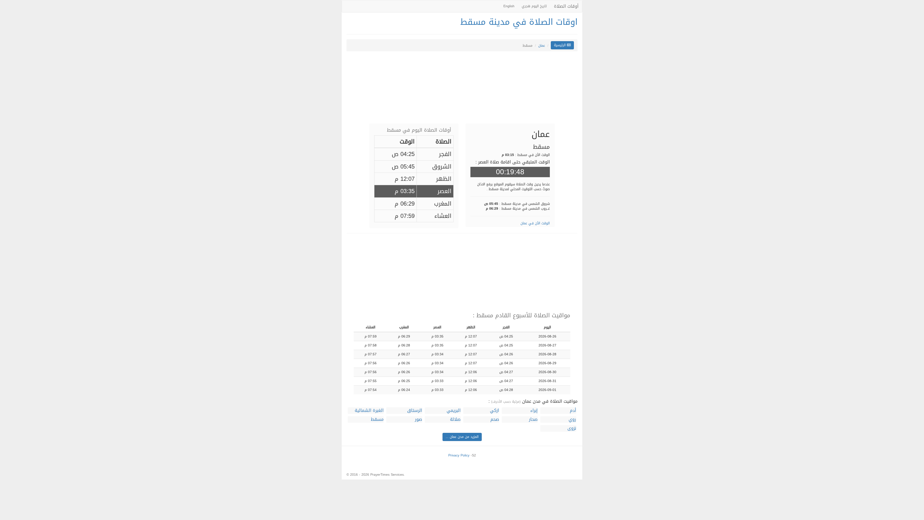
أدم (573, 410)
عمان (541, 45)
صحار (533, 419)
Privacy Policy (458, 455)
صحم (494, 419)
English (508, 6)
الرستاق (414, 410)
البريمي (454, 410)
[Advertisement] (462, 90)
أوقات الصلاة (566, 6)
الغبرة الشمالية (369, 410)
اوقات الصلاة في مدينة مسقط (519, 22)
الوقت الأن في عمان (535, 223)
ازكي (494, 410)
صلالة (455, 419)
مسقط (377, 419)
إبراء (534, 410)
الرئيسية (560, 45)
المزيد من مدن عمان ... (462, 437)
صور (418, 419)
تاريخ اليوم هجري (534, 6)
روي (572, 419)
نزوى (571, 428)
